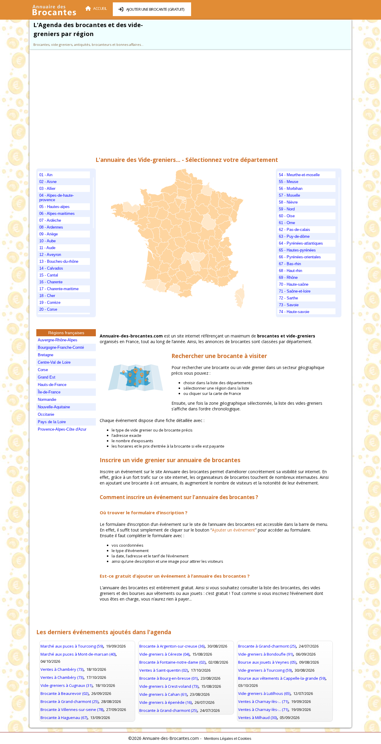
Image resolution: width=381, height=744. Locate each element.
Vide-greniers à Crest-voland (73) (168, 686)
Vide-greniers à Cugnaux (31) (66, 685)
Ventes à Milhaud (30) (257, 717)
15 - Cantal (48, 275)
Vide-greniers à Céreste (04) (164, 654)
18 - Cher (47, 295)
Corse (43, 370)
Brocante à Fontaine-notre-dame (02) (172, 662)
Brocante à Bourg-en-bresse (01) (168, 678)
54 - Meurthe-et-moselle (299, 175)
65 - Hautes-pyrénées (297, 250)
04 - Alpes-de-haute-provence (56, 197)
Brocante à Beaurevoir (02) (64, 693)
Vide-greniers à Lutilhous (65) (264, 693)
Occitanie (46, 414)
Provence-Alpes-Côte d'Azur (62, 429)
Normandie (47, 399)
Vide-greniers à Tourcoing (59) (265, 670)
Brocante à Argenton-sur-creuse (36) (171, 646)
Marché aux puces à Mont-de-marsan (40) (77, 654)
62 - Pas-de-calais (294, 229)
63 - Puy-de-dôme (294, 236)
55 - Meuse (288, 181)
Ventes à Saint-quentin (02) (163, 670)
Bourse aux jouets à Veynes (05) (267, 662)
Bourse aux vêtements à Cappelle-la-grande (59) (281, 678)
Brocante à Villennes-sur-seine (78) (71, 709)
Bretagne (45, 355)
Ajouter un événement (233, 530)
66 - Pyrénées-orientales (300, 257)
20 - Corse (48, 309)
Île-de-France (49, 392)
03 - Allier (47, 188)
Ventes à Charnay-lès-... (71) (263, 701)
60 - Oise (287, 216)
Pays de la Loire (52, 422)
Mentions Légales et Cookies (227, 739)
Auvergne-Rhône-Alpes (57, 340)
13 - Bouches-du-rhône (58, 261)
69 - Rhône (288, 277)
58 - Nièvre (288, 202)
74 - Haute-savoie (294, 312)
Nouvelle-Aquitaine (54, 407)
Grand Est (46, 377)
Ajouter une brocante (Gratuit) (155, 9)
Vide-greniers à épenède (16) (165, 702)
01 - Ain (45, 175)
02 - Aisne (48, 181)
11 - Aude (47, 248)
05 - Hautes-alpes (54, 206)
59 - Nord (287, 209)
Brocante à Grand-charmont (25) (69, 701)
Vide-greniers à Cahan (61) (163, 694)
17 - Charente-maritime (59, 289)
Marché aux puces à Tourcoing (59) (71, 646)
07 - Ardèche (50, 220)
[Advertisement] (186, 102)
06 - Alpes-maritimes (57, 213)
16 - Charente (51, 282)
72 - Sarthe (288, 298)
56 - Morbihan (290, 188)
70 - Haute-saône (293, 284)
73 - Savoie (289, 305)
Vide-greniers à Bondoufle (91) (265, 654)
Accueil (100, 8)
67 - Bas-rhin (290, 264)
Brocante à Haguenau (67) (63, 717)
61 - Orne (287, 223)
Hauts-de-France (52, 384)
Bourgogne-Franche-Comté (61, 347)
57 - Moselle (289, 195)
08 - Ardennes (51, 227)
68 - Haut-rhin (290, 270)
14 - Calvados (51, 268)
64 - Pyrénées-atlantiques (301, 243)
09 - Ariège (48, 234)
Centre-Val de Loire (54, 362)
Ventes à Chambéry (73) (61, 669)
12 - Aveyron (50, 254)
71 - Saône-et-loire (294, 291)
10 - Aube (47, 241)
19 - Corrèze (49, 302)
